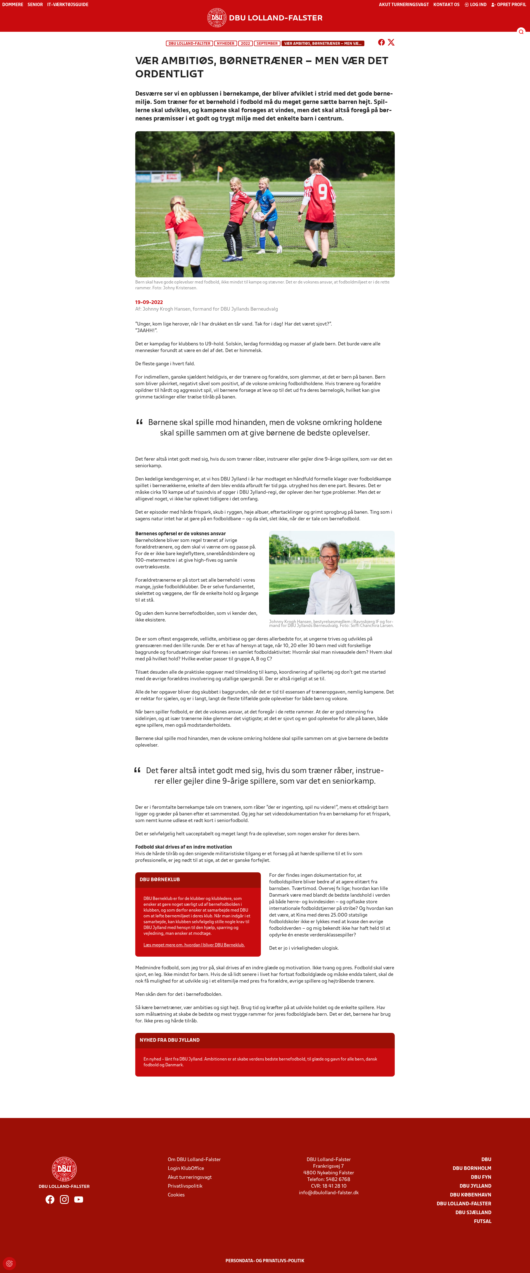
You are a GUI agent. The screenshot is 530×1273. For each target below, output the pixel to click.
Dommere (12, 5)
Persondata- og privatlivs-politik (265, 1261)
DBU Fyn (481, 1177)
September (267, 44)
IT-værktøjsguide (67, 5)
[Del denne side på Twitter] (391, 43)
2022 (245, 44)
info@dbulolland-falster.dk (329, 1193)
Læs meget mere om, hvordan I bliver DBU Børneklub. (194, 945)
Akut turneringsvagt (404, 5)
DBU (486, 1159)
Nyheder (225, 44)
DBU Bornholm (472, 1168)
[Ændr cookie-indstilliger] (9, 1263)
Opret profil (511, 5)
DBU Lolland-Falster (189, 44)
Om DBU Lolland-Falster (194, 1159)
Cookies (176, 1195)
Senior (35, 5)
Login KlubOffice (186, 1168)
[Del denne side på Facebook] (381, 43)
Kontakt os (446, 5)
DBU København (470, 1195)
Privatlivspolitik (185, 1186)
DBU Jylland (475, 1186)
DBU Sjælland (473, 1213)
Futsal (482, 1221)
